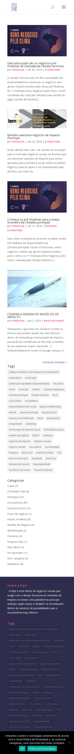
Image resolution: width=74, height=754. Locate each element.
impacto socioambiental (21, 418)
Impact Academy (17, 519)
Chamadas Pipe (16, 491)
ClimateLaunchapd (18, 395)
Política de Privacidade (42, 748)
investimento (53, 418)
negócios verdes (17, 447)
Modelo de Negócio (19, 525)
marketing (31, 423)
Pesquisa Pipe (15, 541)
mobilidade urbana (54, 429)
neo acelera (35, 447)
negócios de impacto (19, 441)
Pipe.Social (27, 452)
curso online (15, 400)
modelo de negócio (19, 435)
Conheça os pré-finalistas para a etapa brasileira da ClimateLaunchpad (33, 220)
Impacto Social (49, 412)
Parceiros (12, 536)
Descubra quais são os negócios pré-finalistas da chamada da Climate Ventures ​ (36, 64)
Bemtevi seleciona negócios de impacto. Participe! (34, 136)
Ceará (12, 389)
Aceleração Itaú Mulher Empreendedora (29, 383)
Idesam (12, 412)
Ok (22, 748)
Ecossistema (52, 69)
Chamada (23, 389)
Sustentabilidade (41, 464)
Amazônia (58, 383)
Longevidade (15, 423)
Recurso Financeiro (18, 458)
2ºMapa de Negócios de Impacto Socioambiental (34, 372)
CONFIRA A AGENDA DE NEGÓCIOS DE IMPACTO (33, 315)
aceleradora (15, 377)
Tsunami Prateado (43, 470)
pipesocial (18, 69)
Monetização (15, 530)
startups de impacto (19, 464)
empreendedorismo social (22, 406)
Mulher (36, 435)
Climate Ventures (40, 395)
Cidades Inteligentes (54, 389)
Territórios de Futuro (19, 470)
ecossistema (31, 400)
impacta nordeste (29, 412)
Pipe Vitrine (13, 547)
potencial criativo (45, 452)
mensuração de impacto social (24, 429)
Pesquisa (13, 452)
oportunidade (52, 447)
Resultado (37, 458)
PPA (59, 452)
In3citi (40, 418)
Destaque (51, 226)
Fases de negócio (17, 514)
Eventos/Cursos (54, 320)
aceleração (30, 377)
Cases (10, 486)
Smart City (51, 458)
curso (55, 395)
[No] (69, 742)
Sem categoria (15, 558)
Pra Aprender (15, 552)
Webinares (13, 564)
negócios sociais (42, 441)
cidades (36, 389)
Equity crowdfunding (50, 406)
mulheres (48, 435)
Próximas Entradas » (55, 362)
